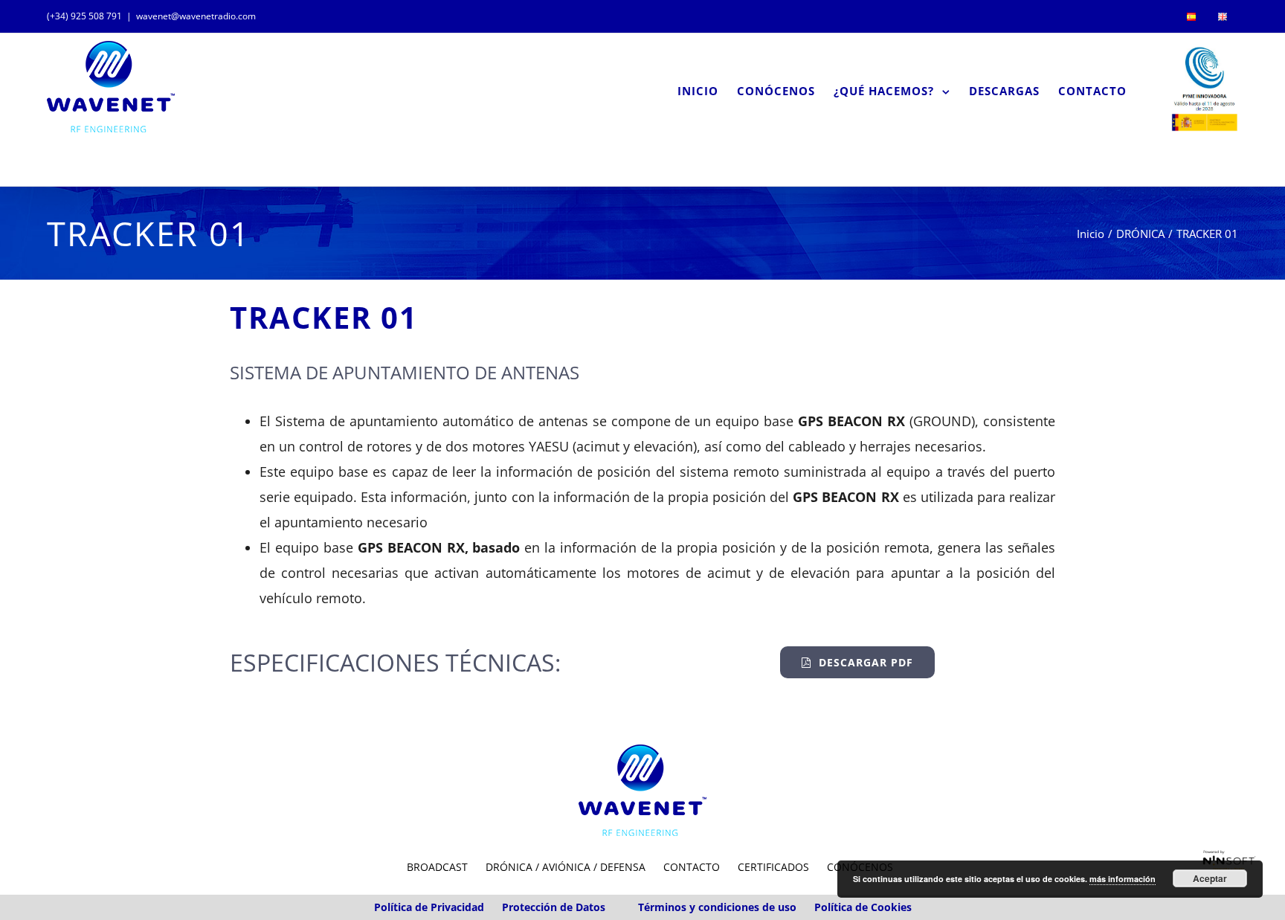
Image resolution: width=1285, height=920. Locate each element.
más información (1122, 878)
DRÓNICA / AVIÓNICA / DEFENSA (565, 867)
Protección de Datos (553, 907)
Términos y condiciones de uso (717, 907)
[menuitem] (1191, 16)
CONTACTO (691, 867)
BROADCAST (437, 867)
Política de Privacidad (429, 907)
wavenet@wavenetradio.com (196, 16)
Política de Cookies (863, 907)
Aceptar (1210, 878)
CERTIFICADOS (773, 867)
